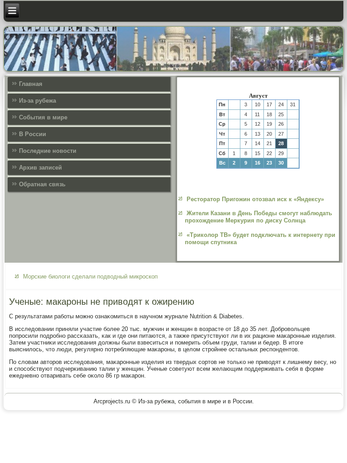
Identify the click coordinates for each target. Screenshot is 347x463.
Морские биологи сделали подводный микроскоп (90, 276)
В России (32, 134)
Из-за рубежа (37, 100)
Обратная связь (42, 184)
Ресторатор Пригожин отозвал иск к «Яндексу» (255, 199)
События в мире (43, 117)
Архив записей (40, 167)
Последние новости (47, 150)
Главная (30, 83)
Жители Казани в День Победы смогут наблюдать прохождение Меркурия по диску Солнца (258, 217)
